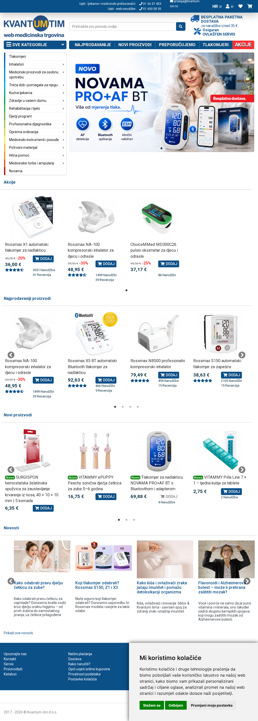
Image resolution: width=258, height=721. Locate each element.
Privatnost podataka (84, 674)
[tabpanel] (161, 102)
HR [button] (215, 6)
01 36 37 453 (151, 4)
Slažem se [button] (151, 705)
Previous (11, 355)
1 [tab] (161, 148)
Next (241, 355)
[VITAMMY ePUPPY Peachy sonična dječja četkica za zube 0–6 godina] (95, 450)
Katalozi (10, 674)
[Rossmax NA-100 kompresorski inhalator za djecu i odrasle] (95, 217)
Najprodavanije (93, 44)
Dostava (74, 659)
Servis (9, 664)
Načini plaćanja (80, 654)
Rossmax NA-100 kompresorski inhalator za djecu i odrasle (91, 250)
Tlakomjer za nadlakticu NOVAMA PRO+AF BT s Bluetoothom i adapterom (157, 483)
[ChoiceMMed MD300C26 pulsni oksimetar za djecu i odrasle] (158, 217)
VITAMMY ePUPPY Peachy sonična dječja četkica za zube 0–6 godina (94, 483)
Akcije (10, 182)
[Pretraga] (180, 26)
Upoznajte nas (15, 654)
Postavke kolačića (82, 679)
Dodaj (46, 259)
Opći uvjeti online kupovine (89, 669)
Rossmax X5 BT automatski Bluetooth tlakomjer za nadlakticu (92, 366)
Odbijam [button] (176, 705)
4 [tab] (137, 406)
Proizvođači (13, 669)
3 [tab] (130, 406)
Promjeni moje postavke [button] (212, 705)
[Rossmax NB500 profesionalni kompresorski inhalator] (158, 334)
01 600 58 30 (151, 9)
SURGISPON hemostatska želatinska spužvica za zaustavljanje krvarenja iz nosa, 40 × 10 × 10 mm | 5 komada (31, 489)
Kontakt (10, 659)
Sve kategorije (29, 44)
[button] (229, 6)
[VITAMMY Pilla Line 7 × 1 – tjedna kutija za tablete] (220, 450)
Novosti (11, 528)
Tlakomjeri (216, 44)
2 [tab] (122, 406)
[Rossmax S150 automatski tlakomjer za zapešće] (220, 334)
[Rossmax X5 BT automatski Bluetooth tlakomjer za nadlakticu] (95, 334)
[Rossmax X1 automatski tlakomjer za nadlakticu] (32, 217)
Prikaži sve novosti (18, 633)
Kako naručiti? (79, 664)
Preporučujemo (177, 44)
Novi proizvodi (135, 44)
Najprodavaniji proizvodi (27, 298)
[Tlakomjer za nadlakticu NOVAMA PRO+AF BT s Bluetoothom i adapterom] (158, 450)
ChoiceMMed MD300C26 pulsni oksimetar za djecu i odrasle (154, 250)
